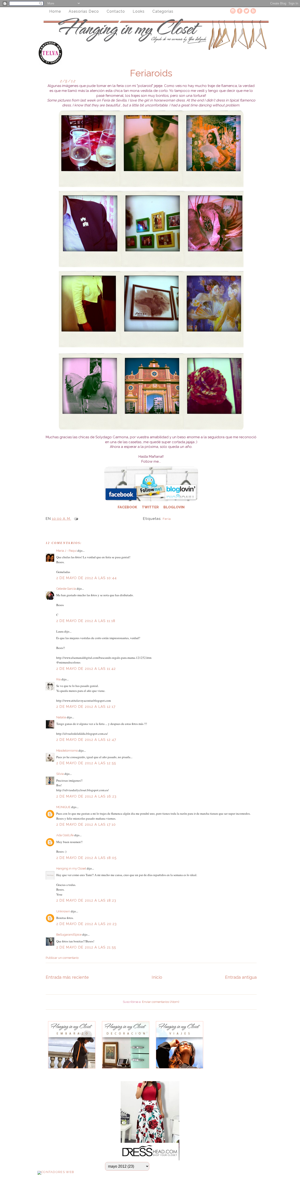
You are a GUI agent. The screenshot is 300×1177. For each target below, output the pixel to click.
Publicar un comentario (62, 958)
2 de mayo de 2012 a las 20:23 (86, 924)
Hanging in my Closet (71, 868)
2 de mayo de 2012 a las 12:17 (86, 707)
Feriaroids (151, 73)
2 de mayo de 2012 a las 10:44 (86, 578)
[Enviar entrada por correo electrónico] (75, 519)
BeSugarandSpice (69, 934)
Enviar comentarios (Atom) (160, 1002)
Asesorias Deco (84, 11)
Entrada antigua (241, 977)
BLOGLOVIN (173, 507)
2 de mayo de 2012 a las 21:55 (86, 947)
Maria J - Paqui (66, 550)
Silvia (60, 774)
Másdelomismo (67, 750)
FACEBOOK (129, 507)
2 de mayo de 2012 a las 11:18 (86, 621)
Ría (58, 679)
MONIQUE (63, 807)
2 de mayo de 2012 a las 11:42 (86, 669)
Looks (139, 11)
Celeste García (66, 588)
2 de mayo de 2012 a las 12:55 (86, 763)
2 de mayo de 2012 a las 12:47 (86, 740)
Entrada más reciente (67, 977)
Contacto (116, 11)
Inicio (157, 977)
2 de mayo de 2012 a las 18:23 (86, 900)
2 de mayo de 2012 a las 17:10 (86, 824)
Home (55, 11)
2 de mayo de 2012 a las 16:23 (86, 796)
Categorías (162, 11)
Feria (167, 519)
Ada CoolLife (65, 835)
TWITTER (150, 507)
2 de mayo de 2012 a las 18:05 (86, 858)
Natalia (61, 717)
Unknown (63, 911)
